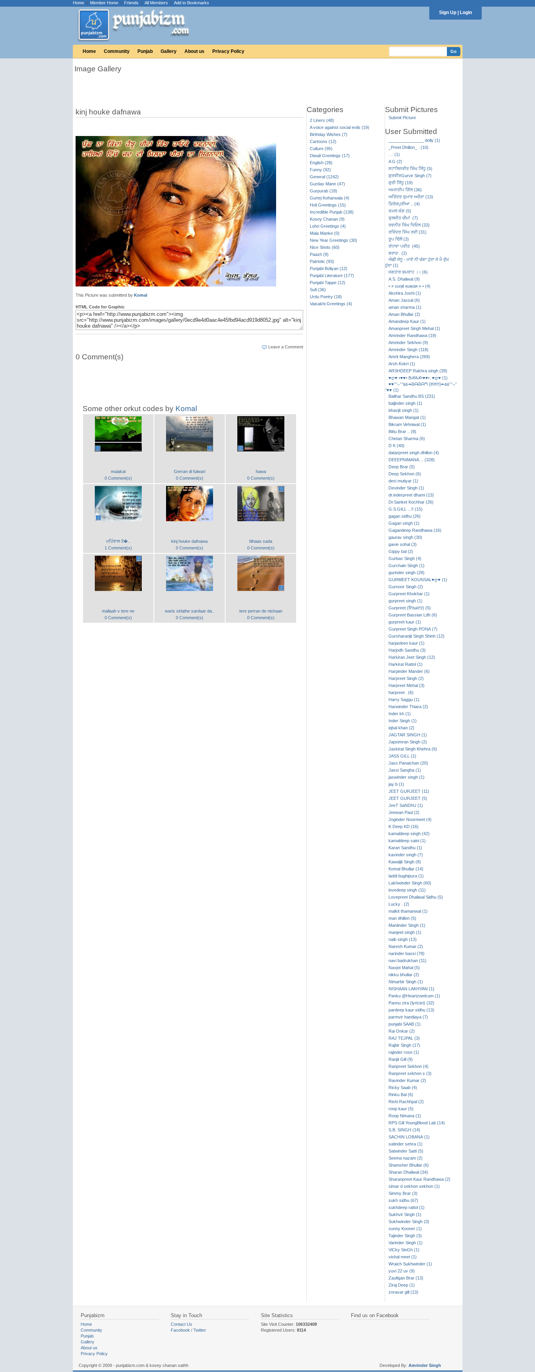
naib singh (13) (403, 939)
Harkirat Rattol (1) (406, 664)
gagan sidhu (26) (405, 516)
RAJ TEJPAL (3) (404, 1038)
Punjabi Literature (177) (332, 275)
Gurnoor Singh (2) (406, 586)
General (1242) (324, 176)
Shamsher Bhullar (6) (409, 1165)
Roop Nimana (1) (405, 1115)
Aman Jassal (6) (404, 300)
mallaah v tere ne (118, 611)
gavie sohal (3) (403, 544)
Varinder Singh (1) (406, 1242)
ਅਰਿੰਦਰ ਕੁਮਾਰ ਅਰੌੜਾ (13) (411, 196)
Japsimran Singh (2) (408, 741)
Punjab (145, 51)
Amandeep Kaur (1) (407, 321)
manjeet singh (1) (405, 932)
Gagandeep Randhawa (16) (415, 530)
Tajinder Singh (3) (405, 1235)
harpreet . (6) (401, 692)
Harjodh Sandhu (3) (407, 650)
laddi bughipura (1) (406, 876)
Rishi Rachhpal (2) (406, 1101)
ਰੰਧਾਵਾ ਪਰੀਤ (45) (404, 246)
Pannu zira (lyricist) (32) (411, 1002)
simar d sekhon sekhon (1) (414, 1186)
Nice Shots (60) (325, 247)
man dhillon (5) (402, 918)
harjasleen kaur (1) (407, 643)
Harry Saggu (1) (404, 699)
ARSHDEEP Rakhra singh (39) (418, 370)
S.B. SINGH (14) (404, 1129)
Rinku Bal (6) (401, 1094)
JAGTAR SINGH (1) (408, 734)
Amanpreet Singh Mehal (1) (414, 328)
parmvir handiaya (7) (408, 1017)
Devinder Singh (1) (406, 488)
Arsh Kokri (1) (402, 363)
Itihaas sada (260, 541)
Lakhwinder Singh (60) (410, 883)
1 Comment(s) (118, 548)
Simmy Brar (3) (403, 1193)
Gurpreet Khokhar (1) (409, 593)
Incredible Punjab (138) (332, 212)
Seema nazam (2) (406, 1158)
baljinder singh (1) (405, 403)
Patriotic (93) (322, 261)
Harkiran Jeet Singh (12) (412, 657)
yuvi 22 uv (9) (402, 1271)
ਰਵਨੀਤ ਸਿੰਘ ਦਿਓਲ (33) (409, 225)
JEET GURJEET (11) (409, 791)
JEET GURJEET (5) (408, 798)
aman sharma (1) (405, 307)
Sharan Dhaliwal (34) (408, 1172)
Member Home (104, 2)
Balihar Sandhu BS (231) (412, 396)
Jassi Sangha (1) (405, 770)
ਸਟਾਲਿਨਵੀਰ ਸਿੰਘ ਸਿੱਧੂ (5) (410, 168)
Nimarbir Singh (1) (406, 981)
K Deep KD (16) (404, 826)
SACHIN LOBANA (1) (409, 1137)
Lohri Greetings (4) (328, 226)
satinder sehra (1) (406, 1144)
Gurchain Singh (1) (407, 565)
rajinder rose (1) (404, 1052)
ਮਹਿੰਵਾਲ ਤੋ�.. (118, 541)
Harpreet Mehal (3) (407, 685)
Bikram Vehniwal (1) (407, 424)
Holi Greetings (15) (328, 205)
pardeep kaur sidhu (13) (411, 1010)
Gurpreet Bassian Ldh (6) (413, 615)
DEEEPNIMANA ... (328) (412, 459)
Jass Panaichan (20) (408, 763)
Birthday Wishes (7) (328, 134)
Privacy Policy (228, 51)
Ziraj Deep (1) (402, 1285)
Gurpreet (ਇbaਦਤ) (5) (410, 607)
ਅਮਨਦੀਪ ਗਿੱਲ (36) (405, 189)
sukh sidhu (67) (403, 1200)
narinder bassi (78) (407, 953)
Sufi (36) (318, 289)
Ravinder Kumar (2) (407, 1080)
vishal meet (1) (403, 1256)
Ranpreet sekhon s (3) (410, 1073)
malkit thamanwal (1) (408, 911)
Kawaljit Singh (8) (405, 861)
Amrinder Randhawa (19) (412, 335)
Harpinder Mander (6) (409, 671)
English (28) (321, 162)
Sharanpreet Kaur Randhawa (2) (419, 1179)
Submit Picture (402, 117)
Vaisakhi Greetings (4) (331, 303)
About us (194, 51)
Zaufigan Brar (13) (406, 1278)
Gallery (169, 51)
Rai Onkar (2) (402, 1031)
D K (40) (397, 445)
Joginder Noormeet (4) (410, 819)
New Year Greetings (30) (333, 240)
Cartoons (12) (323, 141)
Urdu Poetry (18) (326, 296)
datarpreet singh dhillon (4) (414, 452)
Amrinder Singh (424, 1365)
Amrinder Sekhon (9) (408, 342)
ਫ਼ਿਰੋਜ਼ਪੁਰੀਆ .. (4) (404, 203)
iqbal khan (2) (401, 727)
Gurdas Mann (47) (327, 183)
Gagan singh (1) (404, 523)
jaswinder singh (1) (407, 777)
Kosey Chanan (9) (327, 219)
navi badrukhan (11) (408, 960)
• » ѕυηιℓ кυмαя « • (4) (409, 286)
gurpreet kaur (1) (405, 622)
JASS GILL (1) (402, 756)
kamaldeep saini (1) (407, 840)
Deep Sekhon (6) (405, 473)
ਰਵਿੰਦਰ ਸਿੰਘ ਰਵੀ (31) (408, 232)
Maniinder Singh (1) (407, 925)
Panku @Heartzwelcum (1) (414, 995)
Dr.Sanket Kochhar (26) (411, 502)
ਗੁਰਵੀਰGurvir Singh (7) (410, 175)
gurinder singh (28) (407, 572)
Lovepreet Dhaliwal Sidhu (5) (416, 897)
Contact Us (181, 1324)
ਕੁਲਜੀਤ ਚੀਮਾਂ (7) (403, 218)
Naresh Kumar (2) (406, 946)
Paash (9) (319, 254)
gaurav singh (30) (405, 537)
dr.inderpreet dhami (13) (411, 495)
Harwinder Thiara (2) (408, 706)
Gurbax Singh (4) (405, 558)
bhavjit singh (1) (404, 410)
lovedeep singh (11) (407, 890)
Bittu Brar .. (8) (402, 431)
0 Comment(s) (118, 478)
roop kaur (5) (401, 1108)
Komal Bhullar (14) (406, 868)
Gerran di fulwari (189, 471)
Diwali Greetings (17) (330, 155)
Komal (140, 295)
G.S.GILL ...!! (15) (406, 509)
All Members (156, 2)
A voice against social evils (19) (339, 127)
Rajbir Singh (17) (404, 1045)
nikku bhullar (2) (404, 974)
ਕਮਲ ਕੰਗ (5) (400, 210)
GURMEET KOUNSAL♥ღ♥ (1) (418, 579)
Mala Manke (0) (325, 233)
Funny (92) (320, 169)
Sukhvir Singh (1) (405, 1214)
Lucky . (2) (399, 904)
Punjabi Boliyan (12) (328, 268)
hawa (261, 471)
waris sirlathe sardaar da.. (189, 611)
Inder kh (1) (400, 713)
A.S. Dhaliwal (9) (404, 279)
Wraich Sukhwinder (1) (410, 1263)
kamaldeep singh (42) (409, 833)
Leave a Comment (285, 346)
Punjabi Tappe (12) (327, 282)
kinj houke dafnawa (189, 541)
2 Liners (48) (322, 120)
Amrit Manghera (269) (409, 356)
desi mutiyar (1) (403, 480)
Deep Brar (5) (402, 466)
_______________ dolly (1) (414, 140)
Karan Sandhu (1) (405, 847)
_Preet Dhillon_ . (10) (408, 147)
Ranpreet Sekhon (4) (408, 1066)
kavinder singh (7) (406, 854)
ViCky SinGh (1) (404, 1249)
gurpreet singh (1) (406, 600)
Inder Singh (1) (403, 720)
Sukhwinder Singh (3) (409, 1221)
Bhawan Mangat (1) (407, 417)
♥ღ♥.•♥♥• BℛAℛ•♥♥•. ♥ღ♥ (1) (418, 377)
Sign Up (447, 12)
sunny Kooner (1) (405, 1228)
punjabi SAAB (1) (405, 1024)
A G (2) (395, 161)
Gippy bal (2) (401, 551)
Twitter (199, 1330)
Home (78, 2)
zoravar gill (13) (403, 1292)
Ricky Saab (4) (403, 1087)
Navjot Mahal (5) (404, 967)
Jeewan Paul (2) (404, 812)
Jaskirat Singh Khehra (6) (413, 749)
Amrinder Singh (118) (408, 349)
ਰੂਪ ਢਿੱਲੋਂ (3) (399, 239)
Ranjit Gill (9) (401, 1059)
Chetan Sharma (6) (407, 438)
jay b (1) (396, 784)
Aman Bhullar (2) (404, 314)
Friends (131, 2)
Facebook (180, 1330)
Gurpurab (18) (323, 190)
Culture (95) (321, 148)
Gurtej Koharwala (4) (329, 198)
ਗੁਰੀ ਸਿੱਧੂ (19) (401, 182)
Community (117, 51)
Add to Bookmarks (191, 2)
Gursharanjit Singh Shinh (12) (417, 636)
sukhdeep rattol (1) (407, 1207)
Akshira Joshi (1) (405, 293)
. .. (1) (394, 154)
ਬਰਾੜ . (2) (398, 253)
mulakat (118, 471)
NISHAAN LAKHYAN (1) (411, 988)
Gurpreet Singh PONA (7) (413, 629)
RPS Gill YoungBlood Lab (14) (417, 1122)
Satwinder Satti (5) (406, 1151)
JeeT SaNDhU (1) (406, 805)
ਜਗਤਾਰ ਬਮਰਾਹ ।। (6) (408, 272)
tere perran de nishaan (260, 611)
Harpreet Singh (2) (406, 678)
